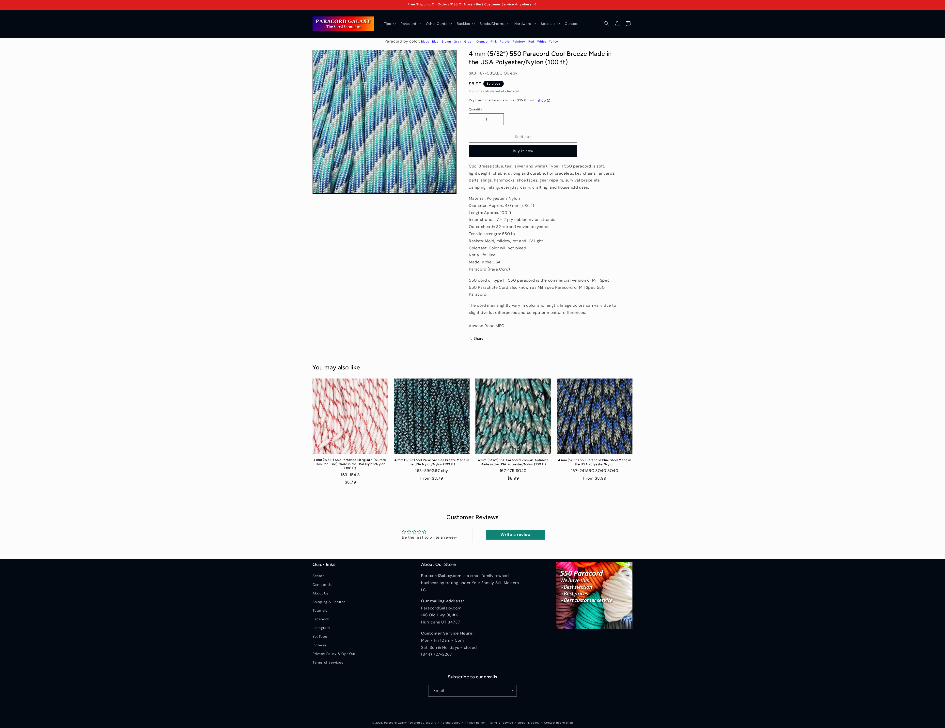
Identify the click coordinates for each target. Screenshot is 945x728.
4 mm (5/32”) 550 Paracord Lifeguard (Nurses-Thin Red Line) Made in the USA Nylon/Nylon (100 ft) (350, 464)
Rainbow (519, 42)
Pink (493, 42)
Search (319, 576)
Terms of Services (328, 662)
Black (425, 42)
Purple (505, 42)
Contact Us (322, 584)
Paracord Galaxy (395, 722)
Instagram (321, 627)
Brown (446, 42)
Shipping (476, 91)
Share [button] (479, 338)
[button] (389, 23)
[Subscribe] (511, 691)
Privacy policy (475, 722)
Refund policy (450, 722)
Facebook (321, 619)
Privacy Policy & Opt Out (334, 654)
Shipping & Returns (329, 602)
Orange (482, 42)
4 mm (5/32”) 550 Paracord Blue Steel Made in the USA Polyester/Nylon (594, 462)
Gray (457, 42)
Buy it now (523, 151)
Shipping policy (528, 722)
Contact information (558, 722)
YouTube (320, 636)
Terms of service (501, 722)
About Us (320, 593)
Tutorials (320, 610)
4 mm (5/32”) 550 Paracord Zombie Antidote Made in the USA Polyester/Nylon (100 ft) (513, 462)
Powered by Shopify (422, 722)
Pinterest (320, 645)
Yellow (554, 42)
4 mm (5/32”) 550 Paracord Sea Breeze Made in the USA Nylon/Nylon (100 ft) (431, 462)
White (541, 42)
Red (531, 42)
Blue (435, 42)
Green (468, 42)
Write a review (516, 534)
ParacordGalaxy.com (441, 575)
